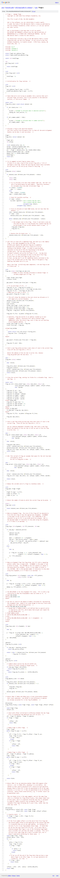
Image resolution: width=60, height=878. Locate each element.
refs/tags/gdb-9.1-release (23, 7)
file (33, 11)
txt (53, 875)
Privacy (13, 875)
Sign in (56, 2)
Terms (18, 875)
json (57, 875)
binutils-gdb (9, 7)
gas (36, 7)
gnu (3, 7)
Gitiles (9, 875)
